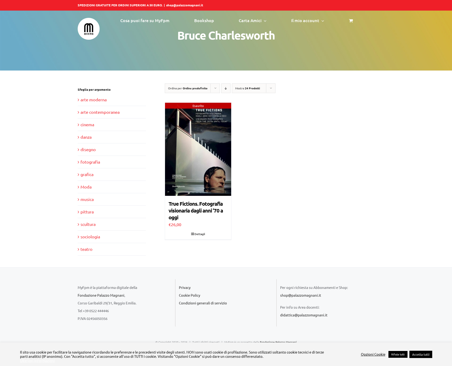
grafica (87, 174)
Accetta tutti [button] (420, 354)
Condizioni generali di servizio (203, 303)
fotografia (90, 161)
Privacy (184, 287)
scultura (88, 224)
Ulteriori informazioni (37, 360)
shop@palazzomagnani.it (184, 5)
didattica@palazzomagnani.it (303, 315)
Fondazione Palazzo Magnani (101, 295)
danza (86, 136)
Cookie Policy (189, 295)
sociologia (90, 236)
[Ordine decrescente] (225, 88)
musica (87, 199)
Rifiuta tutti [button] (398, 354)
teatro (87, 249)
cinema (87, 124)
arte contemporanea (100, 112)
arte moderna (94, 99)
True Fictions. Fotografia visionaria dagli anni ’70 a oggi (196, 210)
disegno (88, 149)
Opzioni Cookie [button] (373, 354)
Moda (86, 186)
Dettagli (199, 234)
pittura (87, 211)
